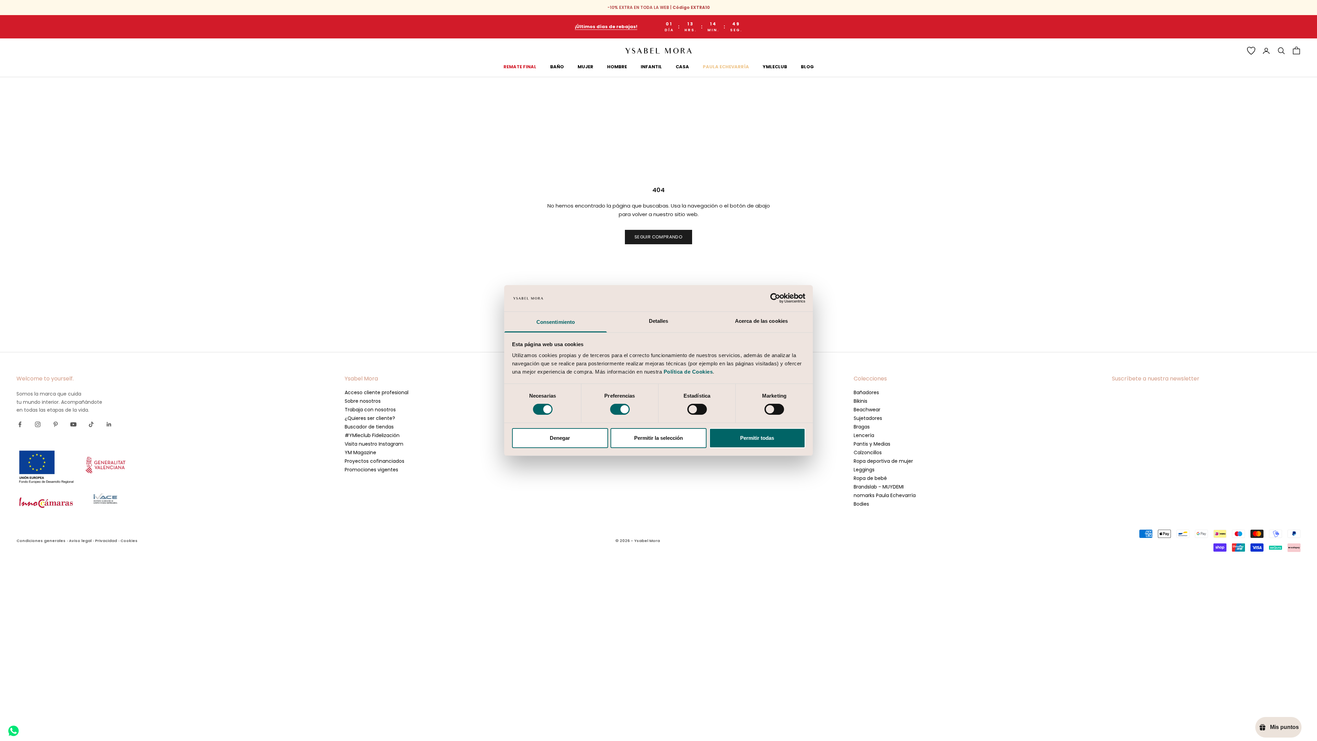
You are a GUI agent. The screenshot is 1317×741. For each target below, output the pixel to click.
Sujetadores (868, 418)
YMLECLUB (775, 66)
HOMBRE (617, 66)
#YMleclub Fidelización (372, 435)
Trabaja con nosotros (370, 409)
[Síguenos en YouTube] (73, 424)
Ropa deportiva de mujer (883, 461)
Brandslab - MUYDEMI (879, 486)
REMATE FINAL (519, 66)
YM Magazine (360, 452)
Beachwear (867, 409)
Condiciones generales (41, 540)
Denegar (560, 438)
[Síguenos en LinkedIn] (109, 424)
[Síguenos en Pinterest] (55, 424)
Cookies (129, 540)
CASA (682, 66)
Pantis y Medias (872, 443)
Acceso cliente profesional (376, 392)
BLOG (807, 66)
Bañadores (866, 392)
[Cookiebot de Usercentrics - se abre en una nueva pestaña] (775, 298)
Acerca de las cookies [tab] (761, 321)
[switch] (620, 409)
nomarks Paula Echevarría (885, 495)
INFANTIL (651, 66)
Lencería (864, 435)
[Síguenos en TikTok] (91, 424)
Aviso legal (80, 540)
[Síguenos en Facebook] (19, 424)
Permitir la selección (658, 438)
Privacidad (106, 540)
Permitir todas (757, 438)
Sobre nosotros (363, 401)
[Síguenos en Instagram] (37, 424)
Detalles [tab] (658, 321)
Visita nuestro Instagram (374, 443)
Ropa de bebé (870, 478)
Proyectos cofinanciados (374, 461)
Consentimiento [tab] (555, 322)
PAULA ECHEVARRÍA (726, 66)
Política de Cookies (688, 372)
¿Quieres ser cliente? (370, 418)
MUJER (585, 66)
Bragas (862, 426)
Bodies (861, 504)
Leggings (864, 469)
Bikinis (860, 401)
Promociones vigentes (371, 469)
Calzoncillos (868, 452)
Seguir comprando (658, 237)
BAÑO (557, 66)
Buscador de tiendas (369, 426)
